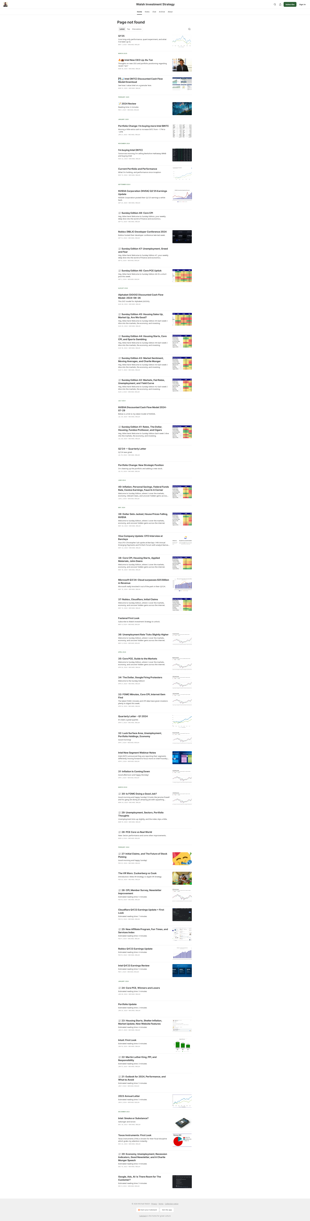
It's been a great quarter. (128, 719)
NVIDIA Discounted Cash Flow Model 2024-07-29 (142, 409)
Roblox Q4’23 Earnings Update (135, 948)
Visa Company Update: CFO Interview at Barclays (140, 538)
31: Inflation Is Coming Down (134, 771)
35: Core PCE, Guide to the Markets (137, 658)
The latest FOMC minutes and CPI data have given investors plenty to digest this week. (143, 702)
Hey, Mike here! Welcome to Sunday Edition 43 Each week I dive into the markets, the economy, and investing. (142, 365)
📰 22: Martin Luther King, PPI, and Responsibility (137, 1059)
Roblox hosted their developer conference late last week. (141, 235)
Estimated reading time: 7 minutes (132, 916)
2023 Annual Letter (129, 1096)
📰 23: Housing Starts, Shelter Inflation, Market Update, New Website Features (140, 1022)
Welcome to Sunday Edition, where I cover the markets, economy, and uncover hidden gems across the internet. (141, 521)
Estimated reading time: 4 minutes (132, 952)
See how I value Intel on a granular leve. (135, 85)
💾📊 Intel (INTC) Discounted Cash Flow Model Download (140, 80)
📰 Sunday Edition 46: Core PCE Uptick (140, 270)
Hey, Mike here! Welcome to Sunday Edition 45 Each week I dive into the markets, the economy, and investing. (142, 322)
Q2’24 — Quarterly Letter (132, 448)
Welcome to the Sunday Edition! (131, 681)
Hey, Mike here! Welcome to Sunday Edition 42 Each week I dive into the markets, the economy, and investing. (142, 387)
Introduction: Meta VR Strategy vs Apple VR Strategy (140, 876)
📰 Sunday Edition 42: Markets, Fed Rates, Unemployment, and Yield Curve (141, 382)
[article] (155, 41)
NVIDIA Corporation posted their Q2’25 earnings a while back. (141, 198)
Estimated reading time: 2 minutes (132, 1007)
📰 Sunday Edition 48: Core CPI (135, 213)
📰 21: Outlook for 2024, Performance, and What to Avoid (142, 1078)
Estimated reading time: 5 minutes (132, 897)
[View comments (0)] (136, 47)
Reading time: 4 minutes (128, 107)
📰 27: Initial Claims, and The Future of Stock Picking (142, 855)
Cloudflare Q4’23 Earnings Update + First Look (141, 911)
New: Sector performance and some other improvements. (142, 835)
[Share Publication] (280, 4)
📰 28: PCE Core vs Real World (135, 832)
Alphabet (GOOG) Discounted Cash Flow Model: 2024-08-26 (140, 296)
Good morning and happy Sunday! (132, 860)
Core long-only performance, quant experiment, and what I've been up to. (142, 40)
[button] (139, 12)
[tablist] (130, 29)
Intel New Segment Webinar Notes (137, 752)
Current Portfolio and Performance (137, 168)
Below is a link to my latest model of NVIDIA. (137, 414)
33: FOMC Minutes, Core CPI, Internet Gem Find (141, 696)
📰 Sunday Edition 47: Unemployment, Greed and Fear (143, 250)
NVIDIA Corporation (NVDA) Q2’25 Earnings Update (142, 193)
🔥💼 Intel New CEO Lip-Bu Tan (135, 60)
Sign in (302, 4)
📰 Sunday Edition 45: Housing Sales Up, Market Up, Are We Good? (140, 316)
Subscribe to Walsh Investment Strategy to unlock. (139, 621)
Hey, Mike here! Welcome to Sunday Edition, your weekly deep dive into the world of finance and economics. (142, 217)
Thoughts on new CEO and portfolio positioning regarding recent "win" (142, 64)
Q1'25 (121, 36)
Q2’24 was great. (125, 452)
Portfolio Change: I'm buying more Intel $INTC (143, 126)
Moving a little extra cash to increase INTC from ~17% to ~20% (141, 130)
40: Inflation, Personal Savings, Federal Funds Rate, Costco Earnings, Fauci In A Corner (143, 488)
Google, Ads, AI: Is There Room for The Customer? (139, 1178)
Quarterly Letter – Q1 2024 (133, 716)
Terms (161, 1204)
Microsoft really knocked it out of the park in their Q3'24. (142, 586)
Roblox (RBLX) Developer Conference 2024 (142, 231)
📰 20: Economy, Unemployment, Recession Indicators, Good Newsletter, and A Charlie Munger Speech (142, 1157)
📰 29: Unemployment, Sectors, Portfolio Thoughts (141, 814)
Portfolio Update (127, 1004)
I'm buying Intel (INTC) (130, 150)
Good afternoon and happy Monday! (133, 775)
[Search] (274, 4)
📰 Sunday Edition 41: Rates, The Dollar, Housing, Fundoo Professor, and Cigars (140, 428)
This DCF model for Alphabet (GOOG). (134, 301)
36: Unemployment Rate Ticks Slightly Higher (143, 634)
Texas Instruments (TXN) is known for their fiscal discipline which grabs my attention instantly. (142, 1139)
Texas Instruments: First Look (134, 1135)
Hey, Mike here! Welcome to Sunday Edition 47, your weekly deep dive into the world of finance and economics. (143, 256)
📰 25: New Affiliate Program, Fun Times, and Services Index (143, 931)
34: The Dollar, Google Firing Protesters (140, 677)
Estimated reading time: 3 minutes (132, 936)
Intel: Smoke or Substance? (133, 1118)
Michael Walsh (134, 44)
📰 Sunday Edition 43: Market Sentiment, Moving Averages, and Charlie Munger (141, 360)
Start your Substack (148, 1210)
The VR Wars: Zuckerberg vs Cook (137, 873)
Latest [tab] (122, 29)
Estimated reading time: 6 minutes (132, 1043)
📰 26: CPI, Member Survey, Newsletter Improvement (139, 892)
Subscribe (290, 4)
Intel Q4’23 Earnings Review (133, 965)
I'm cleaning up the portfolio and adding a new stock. (140, 468)
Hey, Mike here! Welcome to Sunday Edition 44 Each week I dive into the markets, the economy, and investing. (142, 343)
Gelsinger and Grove (126, 1121)
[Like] (119, 91)
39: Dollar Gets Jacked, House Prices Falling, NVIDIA (143, 516)
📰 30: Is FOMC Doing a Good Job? (137, 793)
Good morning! (124, 739)
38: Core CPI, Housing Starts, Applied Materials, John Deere (139, 560)
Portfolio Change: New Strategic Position (141, 465)
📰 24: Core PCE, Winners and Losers (139, 988)
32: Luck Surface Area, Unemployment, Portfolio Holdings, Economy (140, 735)
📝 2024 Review (127, 103)
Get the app (167, 1210)
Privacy (154, 1204)
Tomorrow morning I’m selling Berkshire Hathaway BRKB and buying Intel (142, 154)
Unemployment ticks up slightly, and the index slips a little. (142, 819)
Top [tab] (128, 29)
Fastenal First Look (128, 618)
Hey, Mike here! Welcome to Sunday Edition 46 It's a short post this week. (142, 275)
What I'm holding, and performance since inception (139, 172)
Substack (143, 1216)
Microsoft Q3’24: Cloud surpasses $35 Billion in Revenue (143, 581)
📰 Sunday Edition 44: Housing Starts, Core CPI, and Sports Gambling (142, 338)
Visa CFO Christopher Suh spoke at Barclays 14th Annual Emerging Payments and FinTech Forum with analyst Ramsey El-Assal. (143, 543)
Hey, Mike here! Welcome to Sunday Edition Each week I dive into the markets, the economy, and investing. (143, 434)
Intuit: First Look (127, 1040)
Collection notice (171, 1204)
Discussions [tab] (136, 29)
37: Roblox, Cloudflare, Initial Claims (138, 599)
